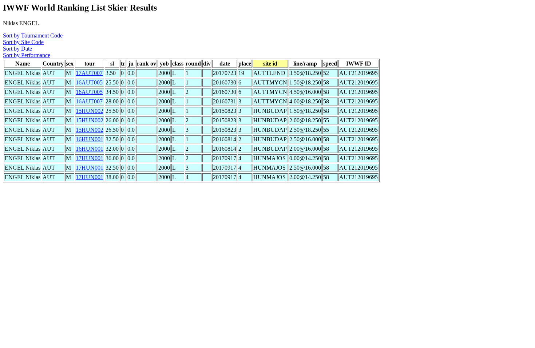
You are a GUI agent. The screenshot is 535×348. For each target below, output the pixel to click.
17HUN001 (89, 158)
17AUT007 (89, 73)
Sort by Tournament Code (33, 35)
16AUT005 (89, 82)
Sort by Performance (26, 55)
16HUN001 (89, 139)
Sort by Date (17, 49)
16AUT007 (89, 101)
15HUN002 (89, 111)
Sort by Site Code (23, 42)
